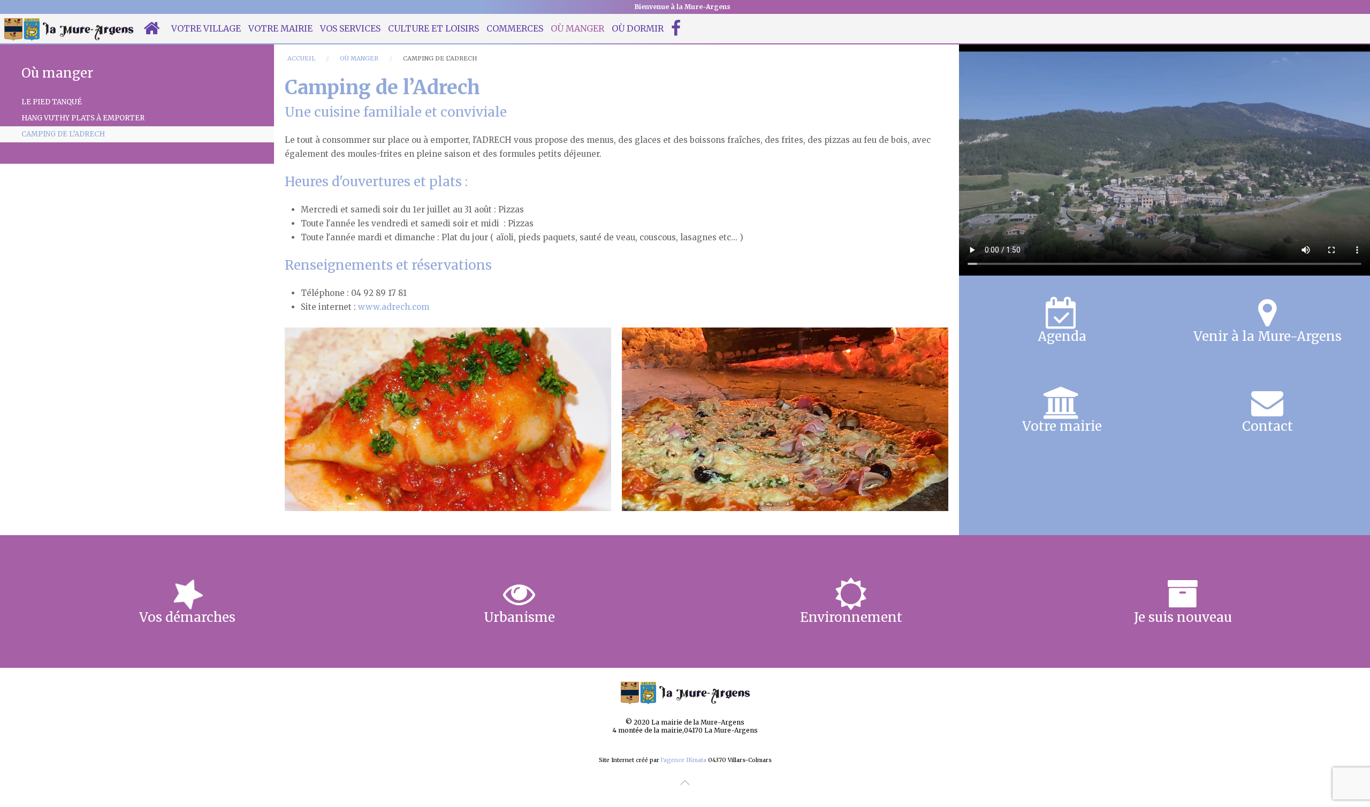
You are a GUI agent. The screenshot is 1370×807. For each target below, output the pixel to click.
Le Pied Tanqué (51, 101)
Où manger (577, 28)
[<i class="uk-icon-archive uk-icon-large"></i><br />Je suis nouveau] (1183, 601)
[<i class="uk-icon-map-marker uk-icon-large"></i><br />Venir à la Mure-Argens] (1267, 321)
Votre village (206, 28)
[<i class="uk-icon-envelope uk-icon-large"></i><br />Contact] (1267, 410)
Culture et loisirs (433, 28)
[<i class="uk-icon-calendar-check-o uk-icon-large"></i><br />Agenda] (1061, 321)
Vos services (350, 28)
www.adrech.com (393, 307)
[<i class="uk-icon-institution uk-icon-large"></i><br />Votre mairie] (1061, 410)
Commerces (514, 28)
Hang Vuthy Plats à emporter (82, 118)
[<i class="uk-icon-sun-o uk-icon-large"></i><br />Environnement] (851, 601)
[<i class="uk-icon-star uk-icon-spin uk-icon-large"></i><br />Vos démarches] (187, 601)
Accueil (301, 58)
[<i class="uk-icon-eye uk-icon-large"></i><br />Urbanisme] (519, 601)
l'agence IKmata (683, 760)
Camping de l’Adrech (63, 134)
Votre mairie (280, 28)
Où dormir (638, 28)
